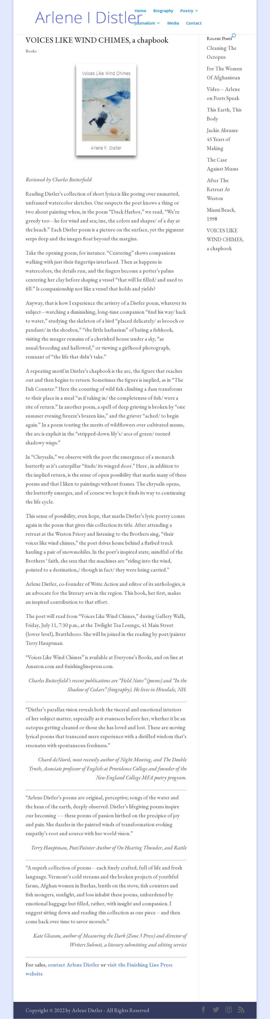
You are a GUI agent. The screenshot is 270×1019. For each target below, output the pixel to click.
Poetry (186, 11)
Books (31, 51)
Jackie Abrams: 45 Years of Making (222, 139)
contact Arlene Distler (73, 964)
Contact (194, 23)
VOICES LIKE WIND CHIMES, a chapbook (225, 239)
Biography (163, 11)
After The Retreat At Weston (218, 189)
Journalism (145, 23)
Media (173, 23)
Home (140, 11)
